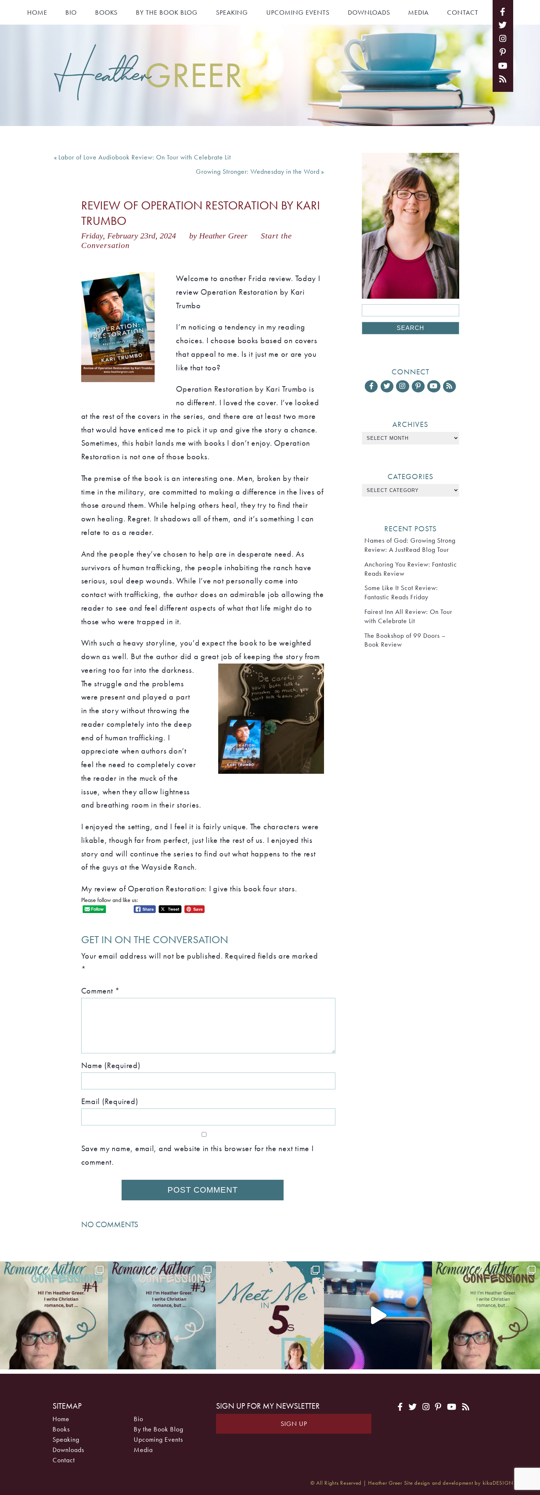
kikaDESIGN (498, 1483)
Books (106, 12)
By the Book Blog (167, 12)
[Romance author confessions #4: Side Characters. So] (54, 1315)
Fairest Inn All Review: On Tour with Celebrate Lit (408, 616)
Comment (100, 990)
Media (418, 12)
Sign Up (294, 1423)
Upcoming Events (298, 12)
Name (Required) (110, 1065)
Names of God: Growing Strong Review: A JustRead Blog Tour (410, 545)
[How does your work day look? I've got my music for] (378, 1315)
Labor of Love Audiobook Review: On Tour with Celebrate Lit (144, 157)
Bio (71, 12)
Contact (462, 12)
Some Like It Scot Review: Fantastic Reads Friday (401, 592)
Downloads (369, 12)
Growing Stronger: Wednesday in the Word (258, 171)
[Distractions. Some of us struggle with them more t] (486, 1315)
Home (37, 12)
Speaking (232, 12)
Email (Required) (109, 1101)
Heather (148, 74)
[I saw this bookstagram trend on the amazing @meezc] (270, 1315)
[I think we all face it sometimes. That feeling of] (162, 1315)
